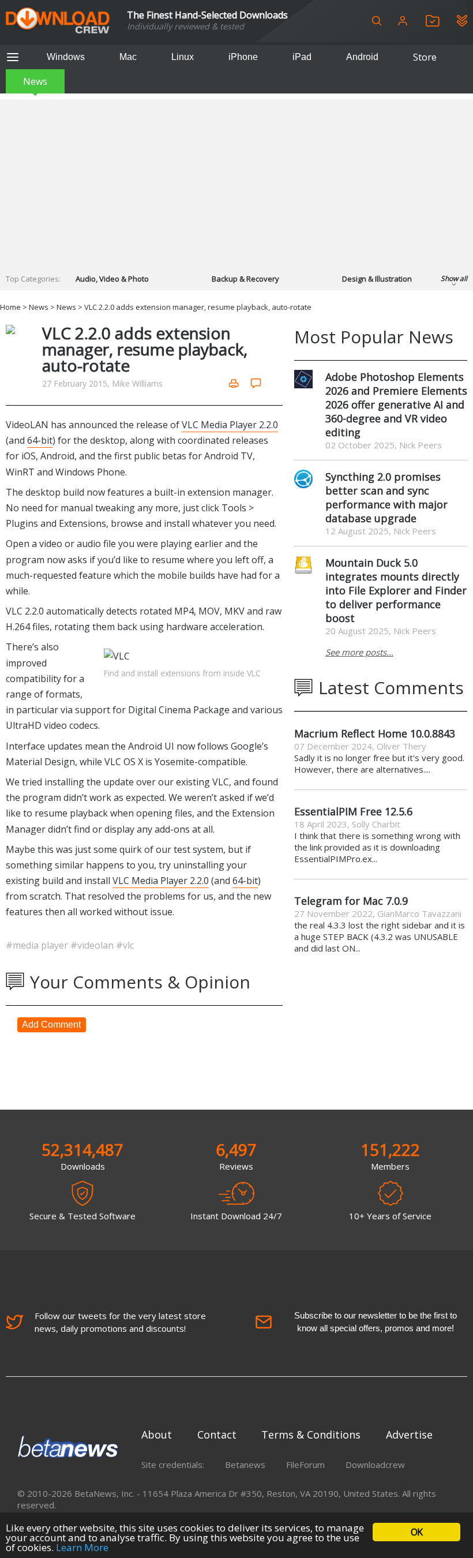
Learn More (82, 1547)
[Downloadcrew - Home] (58, 21)
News (35, 81)
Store (425, 57)
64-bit (39, 440)
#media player (38, 945)
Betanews (245, 1464)
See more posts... (359, 652)
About (156, 1434)
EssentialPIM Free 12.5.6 (353, 811)
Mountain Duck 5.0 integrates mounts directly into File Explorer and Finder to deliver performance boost (396, 590)
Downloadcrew (375, 1464)
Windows (66, 57)
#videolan (93, 945)
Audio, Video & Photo (112, 279)
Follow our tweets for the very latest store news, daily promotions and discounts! (120, 1322)
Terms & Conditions (311, 1434)
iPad (301, 57)
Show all (454, 278)
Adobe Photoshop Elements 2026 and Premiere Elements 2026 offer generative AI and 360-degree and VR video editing (396, 404)
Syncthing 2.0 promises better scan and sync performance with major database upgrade (386, 497)
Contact (216, 1434)
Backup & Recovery (245, 279)
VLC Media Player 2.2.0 (230, 424)
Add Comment (51, 1024)
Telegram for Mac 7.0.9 (351, 901)
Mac (128, 57)
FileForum (305, 1464)
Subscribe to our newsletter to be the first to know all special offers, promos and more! (375, 1321)
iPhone (243, 57)
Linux (182, 57)
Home (10, 307)
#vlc (125, 945)
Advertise (409, 1434)
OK (416, 1532)
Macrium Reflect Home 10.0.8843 (374, 733)
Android (362, 57)
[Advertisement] (236, 180)
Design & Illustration (377, 279)
